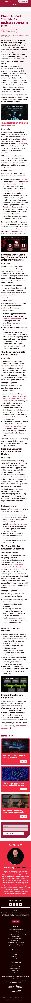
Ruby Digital (4, 35)
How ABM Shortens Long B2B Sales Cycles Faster (14, 756)
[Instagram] (17, 904)
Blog (9, 35)
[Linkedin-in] (20, 904)
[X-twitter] (14, 904)
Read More (23, 761)
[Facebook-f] (10, 904)
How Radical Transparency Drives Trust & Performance (13, 812)
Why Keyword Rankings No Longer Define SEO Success (13, 784)
